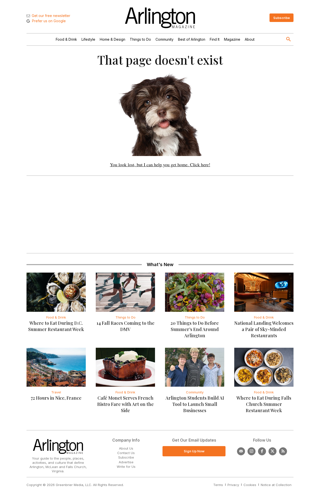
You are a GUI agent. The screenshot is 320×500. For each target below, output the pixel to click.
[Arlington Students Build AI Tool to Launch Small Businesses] (194, 367)
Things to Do (126, 317)
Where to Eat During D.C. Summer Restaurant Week (56, 326)
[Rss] (283, 451)
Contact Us (126, 453)
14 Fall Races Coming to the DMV (125, 326)
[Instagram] (252, 451)
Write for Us (126, 467)
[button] (289, 39)
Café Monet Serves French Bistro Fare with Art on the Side (125, 404)
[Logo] (160, 17)
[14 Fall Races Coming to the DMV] (125, 292)
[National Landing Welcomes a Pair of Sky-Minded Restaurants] (264, 292)
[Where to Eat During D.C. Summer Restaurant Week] (56, 292)
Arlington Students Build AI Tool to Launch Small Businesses (195, 404)
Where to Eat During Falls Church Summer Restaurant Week (263, 404)
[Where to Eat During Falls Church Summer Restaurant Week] (264, 367)
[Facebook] (262, 451)
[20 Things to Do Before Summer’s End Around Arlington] (194, 292)
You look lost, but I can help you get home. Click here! (160, 164)
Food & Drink (56, 317)
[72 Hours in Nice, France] (56, 367)
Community (195, 392)
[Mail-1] (241, 451)
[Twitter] (272, 451)
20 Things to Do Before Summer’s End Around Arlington (194, 329)
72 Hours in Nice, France (56, 398)
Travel (56, 392)
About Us (126, 448)
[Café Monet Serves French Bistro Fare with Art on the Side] (125, 367)
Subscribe (126, 457)
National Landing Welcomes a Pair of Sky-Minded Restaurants (264, 329)
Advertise (126, 462)
